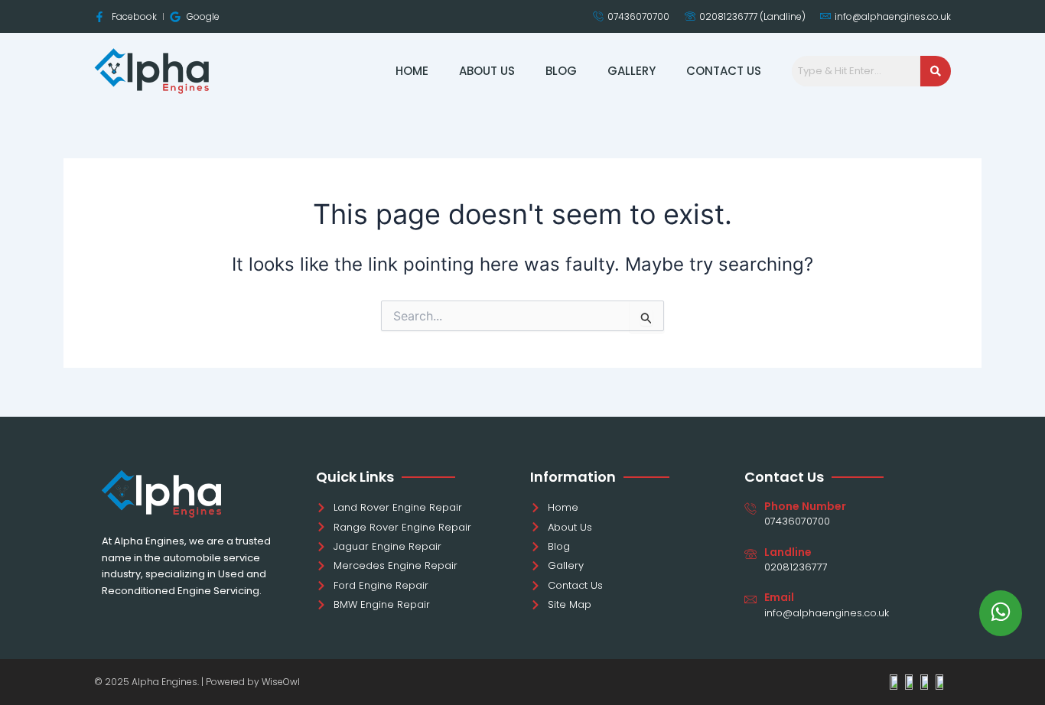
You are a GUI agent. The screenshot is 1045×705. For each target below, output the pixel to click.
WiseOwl (281, 681)
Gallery (631, 71)
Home (412, 71)
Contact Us (723, 71)
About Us (487, 71)
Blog (561, 71)
